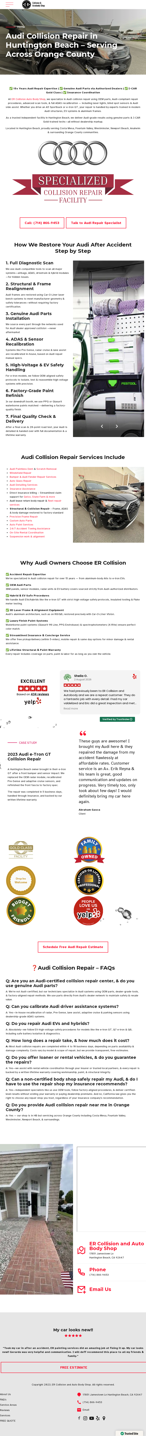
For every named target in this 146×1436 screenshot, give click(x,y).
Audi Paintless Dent (21, 469)
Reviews (5, 1410)
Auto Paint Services (21, 524)
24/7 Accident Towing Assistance (30, 528)
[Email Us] (81, 1289)
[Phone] (81, 1272)
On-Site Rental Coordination (27, 532)
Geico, (27, 496)
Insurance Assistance (22, 488)
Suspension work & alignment (27, 536)
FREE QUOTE (8, 1420)
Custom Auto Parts (21, 520)
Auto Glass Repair (20, 480)
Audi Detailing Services (23, 484)
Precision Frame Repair (24, 516)
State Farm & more (43, 496)
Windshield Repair (20, 473)
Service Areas (8, 1404)
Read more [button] (71, 708)
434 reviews (40, 694)
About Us (5, 1394)
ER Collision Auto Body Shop (28, 99)
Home (21, 27)
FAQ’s (3, 1399)
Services (5, 1415)
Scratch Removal (46, 469)
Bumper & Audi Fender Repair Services (33, 476)
